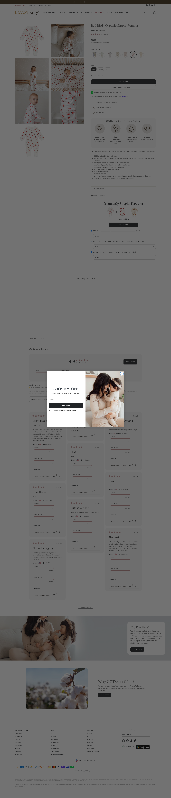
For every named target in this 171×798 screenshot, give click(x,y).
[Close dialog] (122, 373)
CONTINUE (66, 405)
